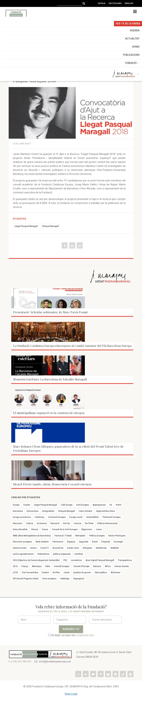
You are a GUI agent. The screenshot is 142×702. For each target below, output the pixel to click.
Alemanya (37, 566)
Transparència (125, 560)
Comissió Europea (57, 517)
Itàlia (47, 566)
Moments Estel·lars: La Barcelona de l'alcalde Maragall (50, 379)
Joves (99, 529)
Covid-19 (44, 548)
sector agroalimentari (23, 554)
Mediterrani (101, 548)
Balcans (97, 566)
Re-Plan (56, 572)
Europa (16, 505)
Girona (33, 548)
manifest (78, 554)
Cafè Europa (66, 505)
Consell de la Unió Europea (65, 529)
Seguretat (83, 542)
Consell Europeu (61, 566)
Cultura (29, 523)
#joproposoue (99, 505)
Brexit (95, 542)
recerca (77, 523)
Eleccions (17, 523)
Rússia (34, 529)
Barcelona (18, 511)
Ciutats (26, 505)
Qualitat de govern (82, 572)
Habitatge (64, 578)
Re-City (66, 523)
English (129, 3)
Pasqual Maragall (50, 226)
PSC (65, 560)
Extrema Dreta (19, 548)
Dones (45, 529)
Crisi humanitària (30, 572)
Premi (118, 505)
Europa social (75, 517)
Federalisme (43, 554)
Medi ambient (42, 542)
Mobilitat (115, 548)
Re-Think (89, 523)
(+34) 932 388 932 (21, 661)
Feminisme (57, 542)
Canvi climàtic (85, 511)
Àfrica (108, 566)
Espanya (71, 542)
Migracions (86, 529)
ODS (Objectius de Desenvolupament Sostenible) (36, 560)
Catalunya (39, 517)
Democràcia (32, 511)
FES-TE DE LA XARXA (128, 23)
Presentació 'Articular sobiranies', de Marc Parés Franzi (50, 312)
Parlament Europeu (112, 517)
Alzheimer (116, 572)
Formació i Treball (63, 535)
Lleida (66, 572)
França (24, 566)
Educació (54, 523)
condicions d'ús (85, 635)
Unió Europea (82, 505)
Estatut (45, 572)
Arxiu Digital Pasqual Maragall (100, 560)
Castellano (115, 3)
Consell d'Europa (81, 566)
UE (110, 505)
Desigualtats (48, 511)
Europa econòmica (22, 517)
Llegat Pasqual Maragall (26, 226)
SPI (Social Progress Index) (25, 578)
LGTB (15, 572)
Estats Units (73, 548)
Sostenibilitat (92, 517)
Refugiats (87, 548)
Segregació (78, 578)
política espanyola (61, 554)
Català (101, 3)
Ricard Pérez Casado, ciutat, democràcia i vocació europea (52, 484)
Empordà (105, 542)
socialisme (76, 560)
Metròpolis (80, 535)
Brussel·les (57, 548)
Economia (42, 523)
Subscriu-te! (71, 629)
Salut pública (101, 572)
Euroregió (118, 542)
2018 (15, 566)
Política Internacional (107, 523)
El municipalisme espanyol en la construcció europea (49, 413)
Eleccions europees (22, 542)
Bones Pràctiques (117, 535)
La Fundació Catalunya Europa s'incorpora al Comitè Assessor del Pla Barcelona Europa (72, 346)
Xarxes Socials (121, 566)
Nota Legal (71, 693)
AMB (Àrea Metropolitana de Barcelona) (32, 535)
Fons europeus (49, 578)
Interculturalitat (20, 529)
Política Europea (97, 535)
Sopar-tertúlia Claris (105, 511)
